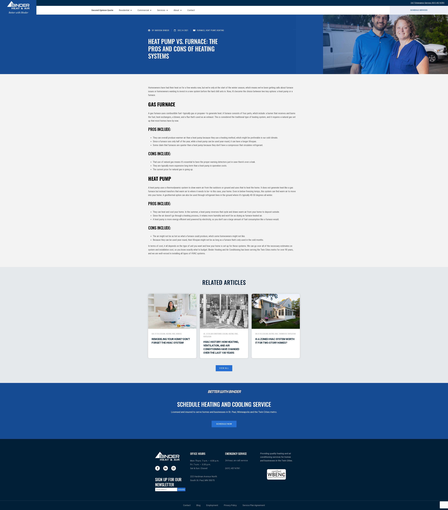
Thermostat (283, 333)
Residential (124, 10)
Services (161, 10)
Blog (198, 505)
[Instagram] (173, 468)
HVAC (173, 333)
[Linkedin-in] (165, 468)
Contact (191, 10)
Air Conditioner (216, 333)
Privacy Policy (230, 505)
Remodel (179, 333)
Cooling (162, 333)
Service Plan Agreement (254, 505)
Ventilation (207, 336)
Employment (212, 505)
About (176, 10)
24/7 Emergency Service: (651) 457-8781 (427, 3)
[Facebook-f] (157, 468)
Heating (168, 333)
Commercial (143, 10)
